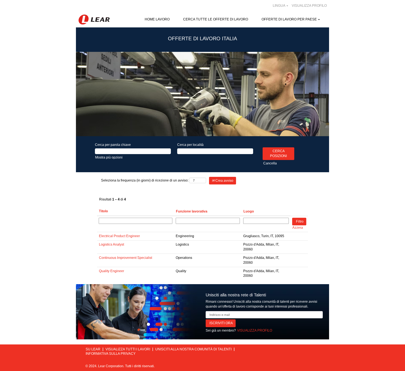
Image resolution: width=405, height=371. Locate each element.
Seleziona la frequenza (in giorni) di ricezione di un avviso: (144, 180)
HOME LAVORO (157, 19)
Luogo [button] (248, 211)
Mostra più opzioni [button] (109, 157)
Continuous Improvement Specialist (125, 257)
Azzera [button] (297, 227)
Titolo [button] (103, 211)
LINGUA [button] (279, 5)
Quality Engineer (111, 271)
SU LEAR (93, 349)
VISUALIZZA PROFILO (309, 5)
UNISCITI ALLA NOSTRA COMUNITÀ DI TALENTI (193, 349)
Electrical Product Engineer (119, 236)
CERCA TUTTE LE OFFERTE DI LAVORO (215, 19)
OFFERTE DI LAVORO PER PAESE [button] (290, 19)
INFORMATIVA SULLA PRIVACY (111, 353)
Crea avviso (224, 180)
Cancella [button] (270, 163)
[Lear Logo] (94, 19)
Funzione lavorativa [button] (191, 211)
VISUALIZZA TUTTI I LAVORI (127, 349)
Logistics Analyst (111, 244)
